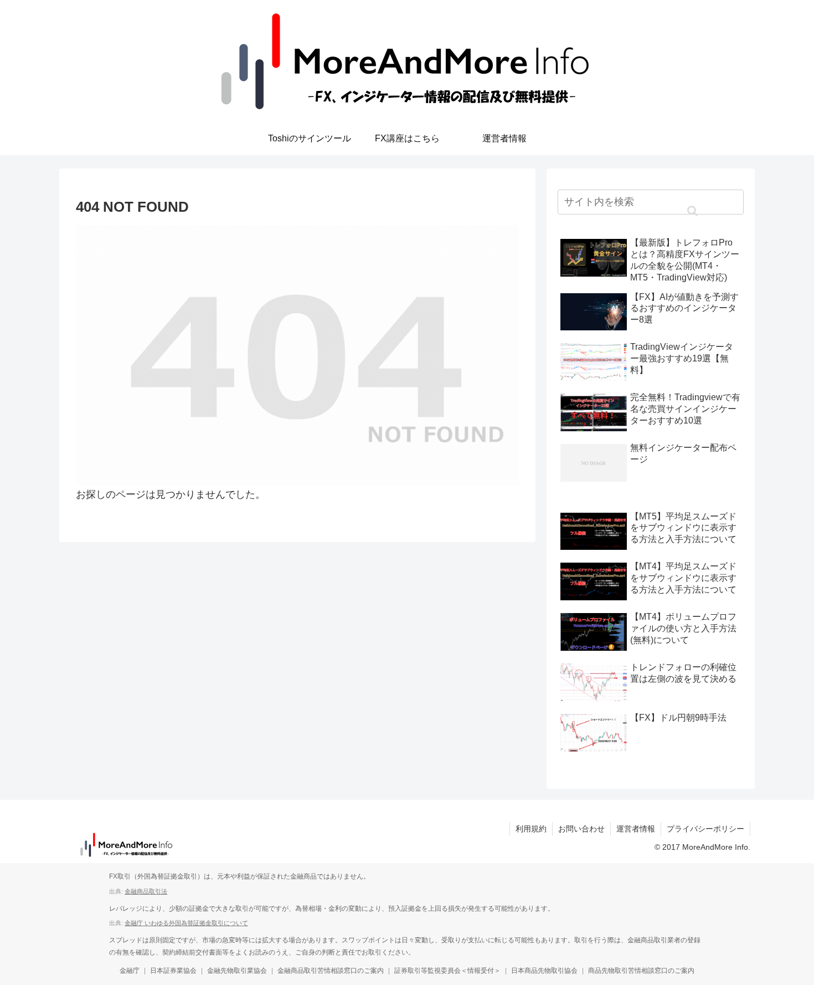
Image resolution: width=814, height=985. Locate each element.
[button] (692, 211)
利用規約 (531, 828)
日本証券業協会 (173, 970)
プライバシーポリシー (705, 828)
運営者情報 (635, 828)
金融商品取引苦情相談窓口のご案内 (330, 970)
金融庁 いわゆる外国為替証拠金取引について (186, 923)
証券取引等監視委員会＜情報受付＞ (447, 970)
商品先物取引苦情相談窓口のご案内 (641, 970)
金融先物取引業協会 (237, 970)
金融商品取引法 (146, 891)
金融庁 (130, 970)
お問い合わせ (581, 828)
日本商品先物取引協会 (544, 970)
